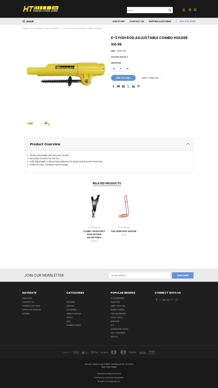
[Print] (123, 86)
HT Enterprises (117, 298)
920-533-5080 (188, 21)
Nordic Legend (117, 310)
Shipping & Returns (160, 21)
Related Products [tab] (107, 183)
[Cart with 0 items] (195, 9)
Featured (70, 302)
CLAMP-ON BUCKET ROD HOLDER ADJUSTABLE (94, 234)
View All (114, 336)
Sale (68, 321)
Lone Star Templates (114, 377)
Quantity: (116, 62)
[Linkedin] (133, 86)
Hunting (70, 306)
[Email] (118, 86)
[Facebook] (113, 86)
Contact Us (136, 21)
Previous (210, 378)
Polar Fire (115, 302)
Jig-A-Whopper (118, 333)
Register (37, 310)
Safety (69, 317)
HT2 (112, 325)
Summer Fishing (73, 325)
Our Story (118, 21)
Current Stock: (119, 56)
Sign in (25, 310)
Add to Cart (94, 208)
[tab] (109, 144)
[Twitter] (128, 86)
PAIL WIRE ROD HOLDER (123, 231)
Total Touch (117, 317)
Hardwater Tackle (119, 329)
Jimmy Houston (73, 313)
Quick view (94, 203)
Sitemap (25, 313)
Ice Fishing (71, 310)
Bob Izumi (115, 321)
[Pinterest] (138, 86)
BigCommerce (114, 373)
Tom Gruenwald (118, 313)
